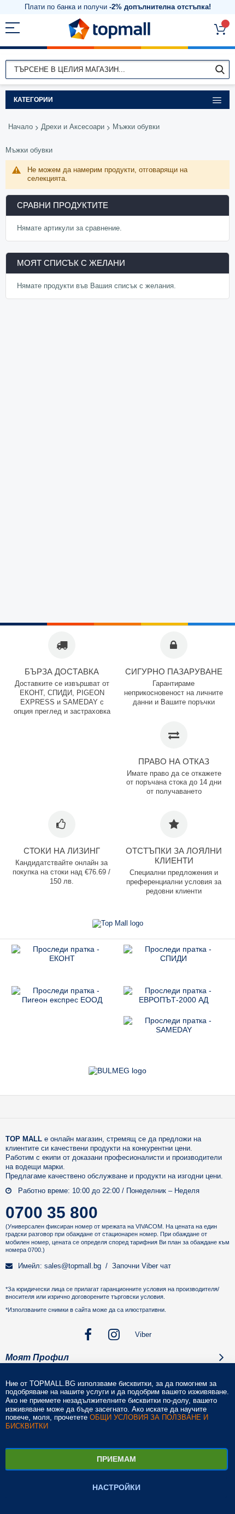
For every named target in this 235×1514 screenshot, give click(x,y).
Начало (20, 127)
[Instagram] (115, 1334)
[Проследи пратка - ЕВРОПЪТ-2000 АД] (174, 999)
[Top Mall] (109, 29)
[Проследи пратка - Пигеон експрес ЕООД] (61, 999)
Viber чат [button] (156, 1266)
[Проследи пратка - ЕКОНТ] (61, 958)
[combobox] (117, 69)
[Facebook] (88, 1334)
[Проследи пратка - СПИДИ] (174, 958)
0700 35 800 (51, 1212)
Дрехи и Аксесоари (72, 127)
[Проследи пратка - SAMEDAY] (174, 1029)
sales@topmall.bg (72, 1266)
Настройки (116, 1487)
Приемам (116, 1459)
